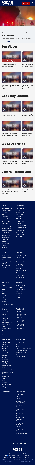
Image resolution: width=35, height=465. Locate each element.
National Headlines (5, 216)
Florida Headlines (7, 208)
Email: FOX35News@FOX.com (23, 347)
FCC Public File (6, 384)
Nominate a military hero (5, 238)
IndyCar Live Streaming (20, 414)
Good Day (20, 252)
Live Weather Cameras (20, 209)
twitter (13, 443)
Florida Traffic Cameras (6, 267)
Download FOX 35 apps (6, 366)
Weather (20, 205)
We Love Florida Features (7, 288)
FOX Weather (20, 230)
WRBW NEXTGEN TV (7, 373)
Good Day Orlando (5, 319)
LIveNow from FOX (6, 329)
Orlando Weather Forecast (21, 216)
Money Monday (21, 277)
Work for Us (5, 355)
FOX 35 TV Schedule (5, 315)
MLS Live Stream (21, 433)
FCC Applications (7, 387)
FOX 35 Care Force (20, 258)
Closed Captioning (5, 381)
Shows (4, 309)
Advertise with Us (7, 370)
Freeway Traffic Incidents (6, 262)
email (24, 443)
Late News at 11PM (6, 325)
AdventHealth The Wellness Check (21, 265)
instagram (17, 443)
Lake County (5, 224)
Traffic (4, 252)
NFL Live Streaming (19, 398)
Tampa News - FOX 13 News (20, 321)
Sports (19, 282)
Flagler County (6, 221)
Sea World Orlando (5, 301)
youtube (21, 443)
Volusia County (6, 235)
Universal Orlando (7, 304)
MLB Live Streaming (19, 406)
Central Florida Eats (6, 334)
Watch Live (26, 3)
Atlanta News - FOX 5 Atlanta (20, 325)
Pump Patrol (5, 255)
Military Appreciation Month (5, 243)
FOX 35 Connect (21, 356)
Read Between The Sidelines (20, 286)
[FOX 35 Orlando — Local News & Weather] (7, 3)
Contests (6, 392)
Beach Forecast (21, 225)
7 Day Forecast (21, 219)
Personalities (6, 353)
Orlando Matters (7, 322)
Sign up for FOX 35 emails (6, 362)
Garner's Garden (21, 270)
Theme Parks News (6, 292)
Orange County (6, 228)
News (4, 205)
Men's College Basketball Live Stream (20, 419)
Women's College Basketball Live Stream (21, 425)
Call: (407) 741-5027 (20, 343)
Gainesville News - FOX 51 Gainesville (21, 316)
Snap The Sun (20, 236)
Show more (6, 41)
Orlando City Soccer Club (20, 292)
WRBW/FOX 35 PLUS (6, 377)
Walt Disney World (5, 297)
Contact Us (5, 350)
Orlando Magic (20, 289)
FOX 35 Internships (5, 358)
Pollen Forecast (21, 228)
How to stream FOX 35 (6, 343)
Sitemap (4, 247)
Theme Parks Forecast (20, 222)
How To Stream (7, 312)
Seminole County (7, 233)
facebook (10, 443)
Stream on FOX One (20, 393)
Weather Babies (21, 262)
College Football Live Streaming (21, 402)
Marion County (6, 226)
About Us (6, 339)
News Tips (20, 339)
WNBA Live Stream (19, 430)
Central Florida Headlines (6, 211)
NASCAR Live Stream (20, 410)
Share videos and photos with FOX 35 (21, 352)
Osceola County (7, 231)
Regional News (20, 310)
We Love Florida (21, 255)
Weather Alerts (20, 212)
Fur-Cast (18, 273)
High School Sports (19, 297)
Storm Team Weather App (20, 233)
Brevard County (6, 219)
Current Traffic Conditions (6, 258)
